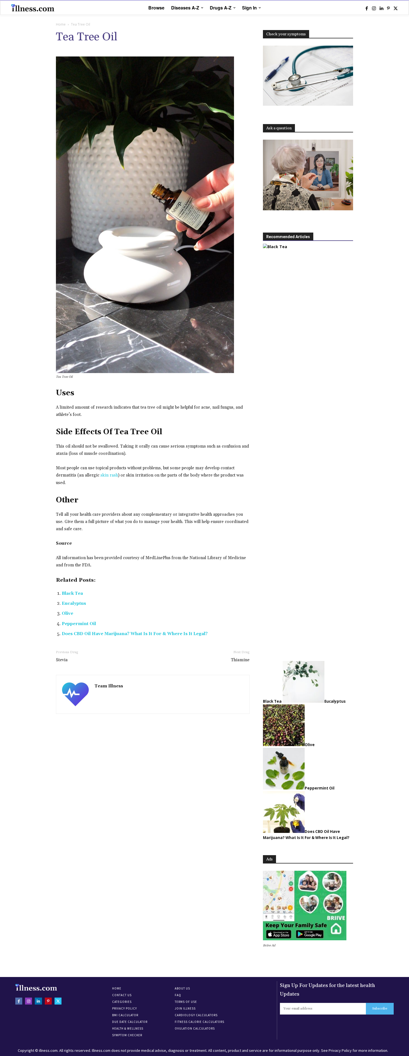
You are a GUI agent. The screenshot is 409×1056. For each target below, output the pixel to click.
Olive (67, 613)
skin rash (109, 475)
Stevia (62, 660)
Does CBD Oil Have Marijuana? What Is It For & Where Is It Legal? (135, 633)
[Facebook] (366, 8)
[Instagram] (374, 8)
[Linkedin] (381, 8)
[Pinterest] (388, 8)
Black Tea (72, 593)
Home (61, 24)
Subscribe (379, 1008)
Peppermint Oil (79, 623)
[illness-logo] (33, 7)
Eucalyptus (74, 603)
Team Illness (109, 686)
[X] (395, 8)
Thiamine (240, 660)
